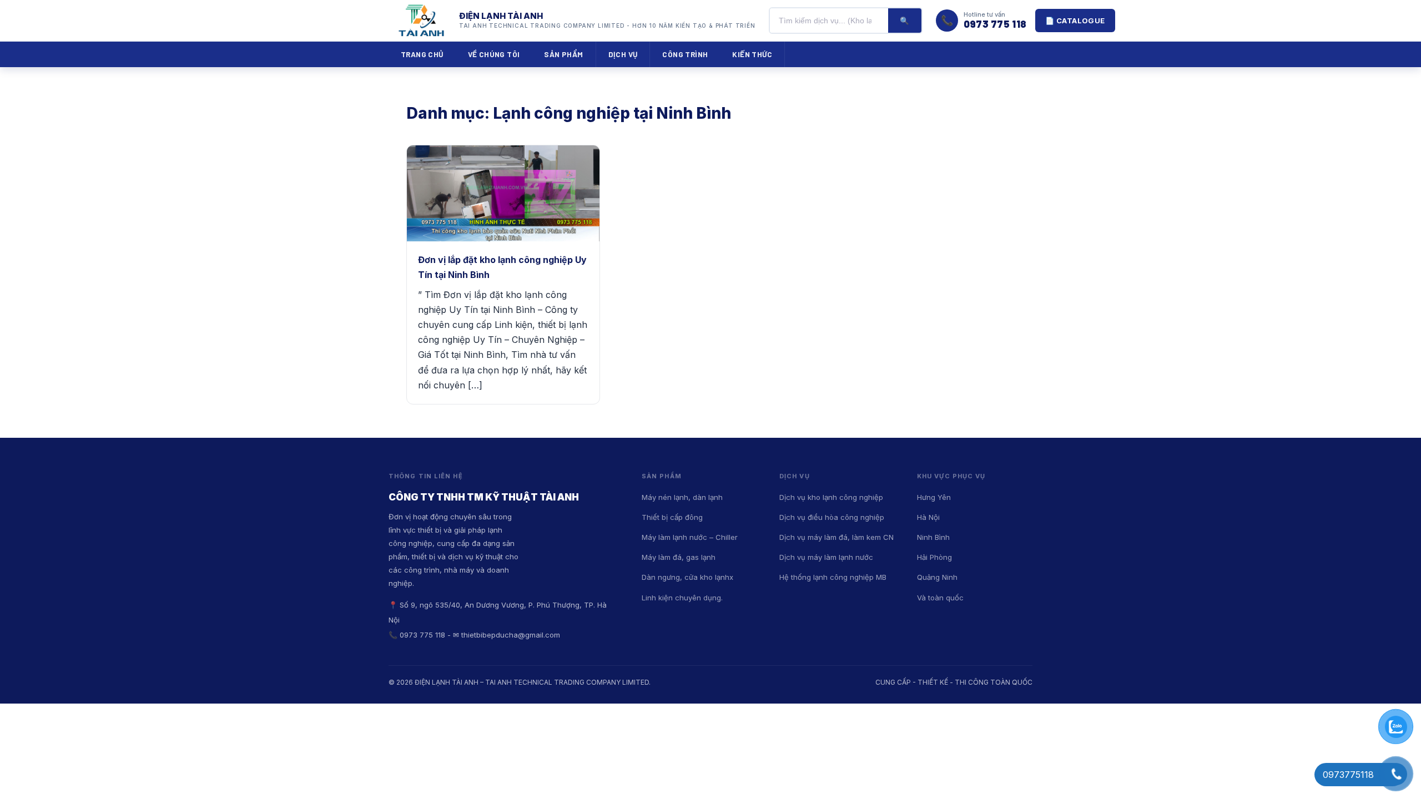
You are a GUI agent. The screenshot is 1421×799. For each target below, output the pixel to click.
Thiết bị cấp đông (672, 517)
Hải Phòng (934, 557)
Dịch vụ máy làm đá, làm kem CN (836, 537)
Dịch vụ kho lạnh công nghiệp (831, 497)
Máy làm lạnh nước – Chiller (690, 537)
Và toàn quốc (940, 597)
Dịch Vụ (623, 54)
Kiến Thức (752, 54)
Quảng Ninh (937, 577)
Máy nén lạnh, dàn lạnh (682, 497)
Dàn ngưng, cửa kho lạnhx (687, 577)
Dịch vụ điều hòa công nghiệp (831, 517)
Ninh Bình (933, 537)
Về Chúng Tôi (494, 54)
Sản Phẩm (563, 54)
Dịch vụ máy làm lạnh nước (826, 557)
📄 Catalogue (1075, 20)
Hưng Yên (934, 497)
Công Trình (685, 54)
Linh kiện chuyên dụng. (682, 597)
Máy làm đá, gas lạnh (678, 557)
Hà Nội (928, 517)
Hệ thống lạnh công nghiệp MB (832, 577)
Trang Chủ (422, 54)
